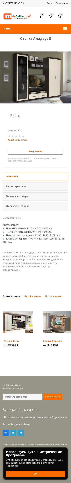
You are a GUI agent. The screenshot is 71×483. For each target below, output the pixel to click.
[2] (13, 136)
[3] (16, 136)
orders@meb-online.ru (19, 424)
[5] (23, 136)
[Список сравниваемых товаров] (40, 18)
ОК (35, 473)
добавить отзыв (18, 140)
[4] (20, 136)
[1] (9, 136)
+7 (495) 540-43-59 (14, 3)
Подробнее (12, 465)
